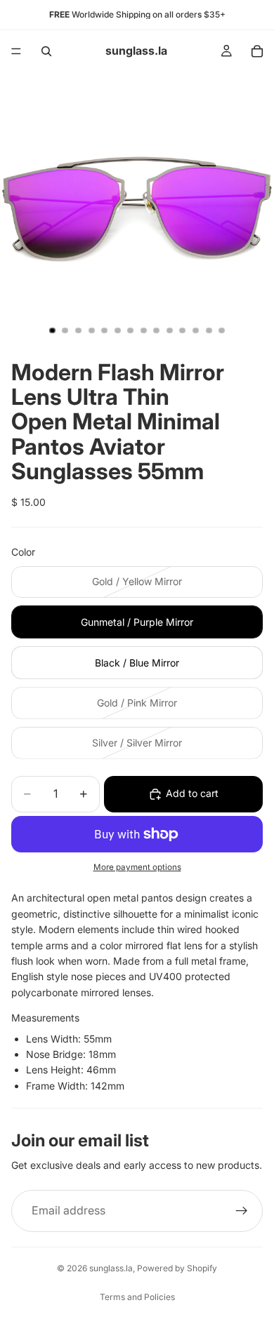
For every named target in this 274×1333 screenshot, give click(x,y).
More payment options (137, 867)
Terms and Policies (137, 1297)
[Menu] (16, 51)
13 (208, 330)
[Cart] (257, 51)
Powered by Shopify (177, 1268)
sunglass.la (111, 1268)
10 (169, 330)
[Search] (46, 51)
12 (196, 330)
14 (222, 330)
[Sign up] (241, 1211)
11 (182, 330)
